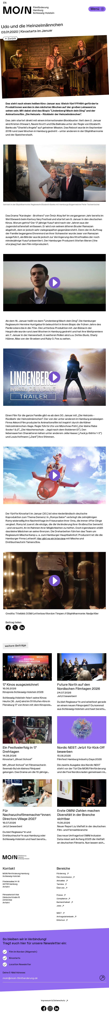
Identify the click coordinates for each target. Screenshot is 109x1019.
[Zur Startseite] (54, 857)
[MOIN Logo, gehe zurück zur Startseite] (51, 10)
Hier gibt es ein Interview (51, 538)
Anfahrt (6, 887)
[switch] (20, 952)
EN (4, 3)
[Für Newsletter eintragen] (101, 978)
